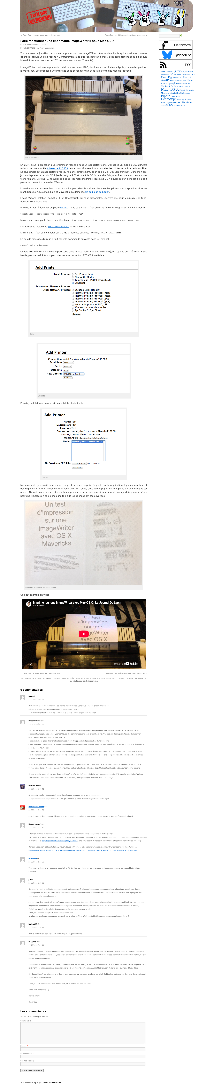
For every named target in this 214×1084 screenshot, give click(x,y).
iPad (163, 80)
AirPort (168, 71)
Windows (175, 105)
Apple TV (176, 71)
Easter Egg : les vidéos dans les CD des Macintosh (126, 35)
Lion (176, 83)
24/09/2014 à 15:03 (36, 883)
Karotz (164, 83)
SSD (179, 102)
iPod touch (182, 80)
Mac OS (187, 86)
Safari (189, 99)
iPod (177, 80)
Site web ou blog (27, 1061)
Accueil (179, 3)
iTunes (190, 80)
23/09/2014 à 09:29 (36, 724)
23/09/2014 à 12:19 (36, 828)
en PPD (64, 207)
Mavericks (190, 90)
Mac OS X (170, 89)
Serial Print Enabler (58, 226)
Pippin (165, 95)
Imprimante (41, 44)
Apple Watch (187, 71)
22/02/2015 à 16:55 (36, 928)
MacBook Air (184, 83)
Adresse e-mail (26, 1053)
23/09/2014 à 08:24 (36, 700)
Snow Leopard (166, 102)
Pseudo (23, 1046)
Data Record (186, 74)
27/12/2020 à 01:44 (36, 945)
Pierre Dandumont (47, 48)
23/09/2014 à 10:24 (36, 810)
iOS (190, 77)
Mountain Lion (167, 92)
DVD (193, 74)
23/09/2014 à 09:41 (36, 789)
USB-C (163, 105)
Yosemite (182, 105)
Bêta (172, 74)
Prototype (169, 99)
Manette (182, 90)
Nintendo (187, 93)
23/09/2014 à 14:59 (36, 862)
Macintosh (179, 86)
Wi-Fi (168, 105)
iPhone (170, 80)
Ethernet (175, 77)
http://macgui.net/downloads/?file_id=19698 (59, 841)
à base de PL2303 (57, 168)
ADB (163, 71)
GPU (180, 77)
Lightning (171, 84)
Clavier (178, 74)
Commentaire (25, 1021)
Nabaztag (179, 92)
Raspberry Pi (181, 99)
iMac (185, 77)
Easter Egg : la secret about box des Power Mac (40, 35)
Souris (174, 102)
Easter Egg (166, 77)
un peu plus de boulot (97, 191)
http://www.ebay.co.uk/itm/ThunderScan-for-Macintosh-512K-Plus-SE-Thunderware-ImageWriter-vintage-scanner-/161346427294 (83, 850)
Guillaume (33, 858)
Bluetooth (165, 74)
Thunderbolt (187, 102)
